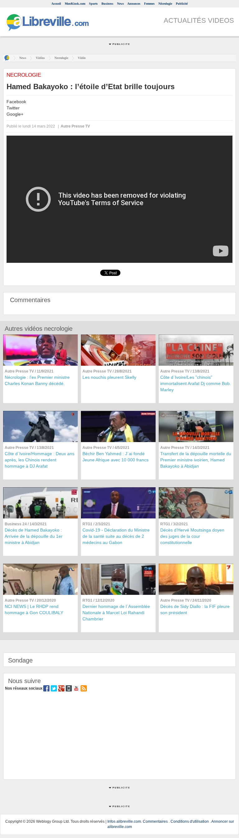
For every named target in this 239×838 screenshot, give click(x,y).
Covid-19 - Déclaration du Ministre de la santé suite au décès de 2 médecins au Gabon (116, 536)
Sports (93, 3)
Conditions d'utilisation (190, 821)
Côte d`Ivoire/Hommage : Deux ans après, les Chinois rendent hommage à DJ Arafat (39, 460)
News (120, 3)
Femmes (149, 3)
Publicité (182, 3)
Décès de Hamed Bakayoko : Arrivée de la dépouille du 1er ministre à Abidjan (34, 536)
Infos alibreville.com (124, 821)
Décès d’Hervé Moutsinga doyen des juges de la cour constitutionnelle (192, 536)
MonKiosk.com (75, 3)
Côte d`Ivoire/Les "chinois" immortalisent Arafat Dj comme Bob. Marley (195, 383)
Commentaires (155, 821)
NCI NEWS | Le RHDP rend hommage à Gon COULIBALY (34, 609)
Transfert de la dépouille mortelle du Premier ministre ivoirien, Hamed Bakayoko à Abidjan (195, 460)
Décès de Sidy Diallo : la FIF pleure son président (195, 609)
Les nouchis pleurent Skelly (109, 377)
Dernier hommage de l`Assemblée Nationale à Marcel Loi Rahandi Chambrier (116, 612)
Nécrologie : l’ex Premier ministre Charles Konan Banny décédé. (37, 380)
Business (107, 3)
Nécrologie (165, 3)
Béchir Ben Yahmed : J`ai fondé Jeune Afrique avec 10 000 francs (115, 456)
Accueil (56, 3)
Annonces (133, 3)
